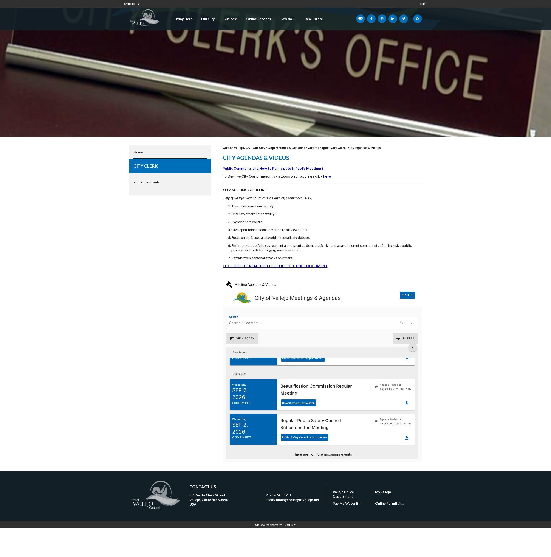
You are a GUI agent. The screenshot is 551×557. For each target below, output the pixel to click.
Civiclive (277, 524)
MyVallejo (383, 492)
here (327, 176)
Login (423, 3)
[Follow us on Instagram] (382, 18)
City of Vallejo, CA (236, 148)
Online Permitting (389, 503)
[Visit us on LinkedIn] (392, 18)
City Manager (318, 148)
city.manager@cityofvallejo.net (294, 500)
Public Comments (146, 182)
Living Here (183, 19)
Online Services (258, 19)
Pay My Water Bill (347, 503)
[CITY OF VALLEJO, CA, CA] (145, 19)
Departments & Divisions (286, 148)
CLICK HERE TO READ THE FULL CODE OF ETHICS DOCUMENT (275, 266)
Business (230, 19)
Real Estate (314, 19)
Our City (208, 19)
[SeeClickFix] (360, 18)
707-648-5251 (280, 495)
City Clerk (145, 166)
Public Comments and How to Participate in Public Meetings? (273, 168)
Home (138, 152)
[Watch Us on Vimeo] (403, 18)
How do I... (288, 19)
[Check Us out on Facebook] (371, 18)
